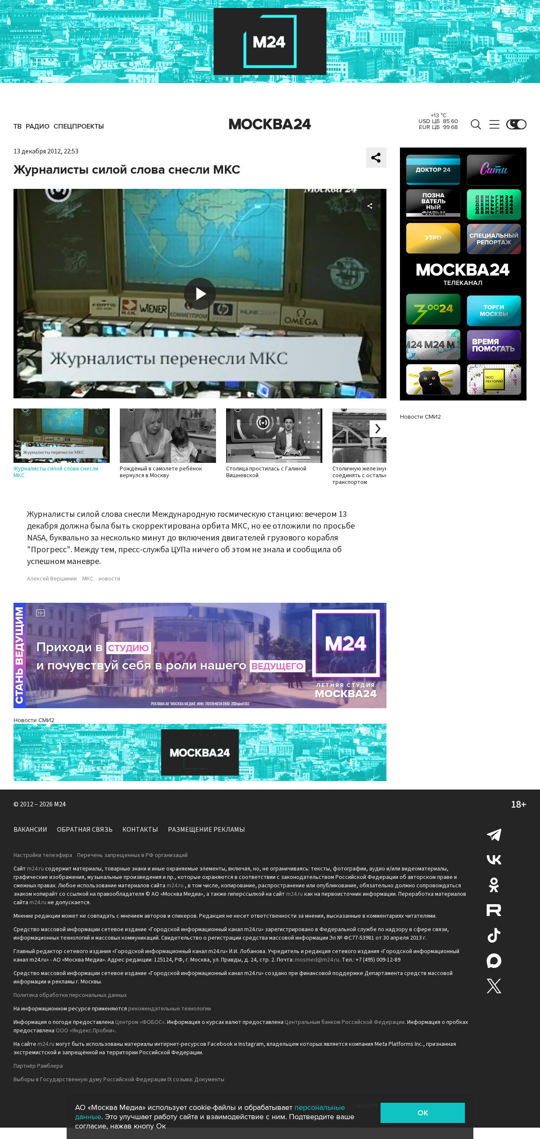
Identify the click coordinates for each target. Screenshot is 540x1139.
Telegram (494, 834)
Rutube (494, 910)
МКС (87, 579)
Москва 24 (270, 124)
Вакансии (30, 829)
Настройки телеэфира (43, 855)
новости (109, 579)
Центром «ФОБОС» (140, 1022)
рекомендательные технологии (169, 1009)
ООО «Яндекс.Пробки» (85, 1030)
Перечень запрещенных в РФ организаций (132, 855)
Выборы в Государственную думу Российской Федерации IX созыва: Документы (119, 1079)
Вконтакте (494, 859)
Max (494, 960)
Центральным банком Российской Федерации (345, 1022)
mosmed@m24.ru (317, 960)
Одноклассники (494, 884)
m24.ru (35, 869)
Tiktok (494, 935)
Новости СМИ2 (34, 720)
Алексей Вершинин (52, 579)
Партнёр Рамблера (38, 1066)
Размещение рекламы (206, 829)
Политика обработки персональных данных (70, 995)
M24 (60, 804)
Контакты (140, 829)
